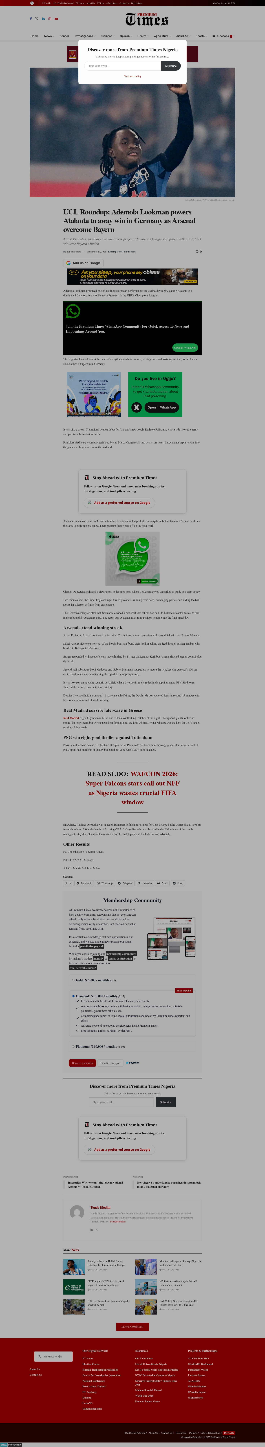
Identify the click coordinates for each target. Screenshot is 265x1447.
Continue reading (132, 76)
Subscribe (170, 66)
